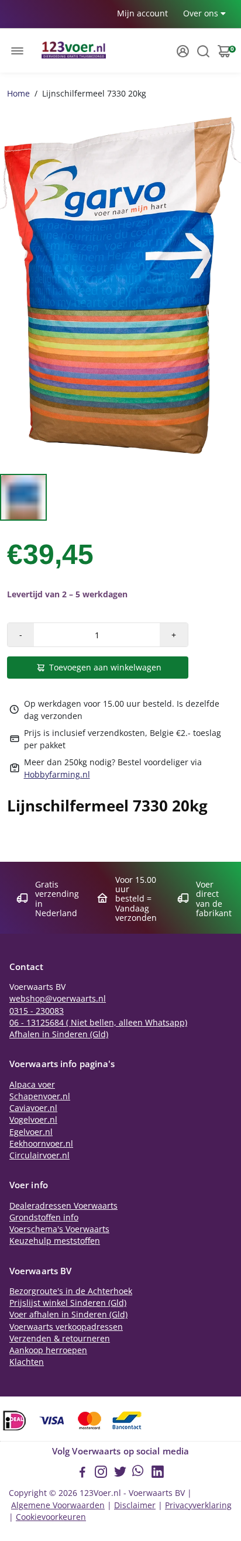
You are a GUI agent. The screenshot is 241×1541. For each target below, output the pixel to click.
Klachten (26, 1362)
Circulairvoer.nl (39, 1155)
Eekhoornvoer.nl (41, 1143)
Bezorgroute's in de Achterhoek (70, 1291)
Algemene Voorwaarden (58, 1505)
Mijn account (142, 13)
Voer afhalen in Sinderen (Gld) (68, 1314)
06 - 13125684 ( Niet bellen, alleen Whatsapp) (98, 1022)
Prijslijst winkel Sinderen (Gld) (67, 1303)
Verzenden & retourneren (59, 1338)
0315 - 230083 (36, 1011)
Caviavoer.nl (33, 1108)
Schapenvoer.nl (39, 1096)
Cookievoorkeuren (51, 1517)
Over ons (202, 13)
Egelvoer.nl (31, 1132)
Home (18, 93)
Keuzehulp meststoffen (54, 1241)
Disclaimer (135, 1505)
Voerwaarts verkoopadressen (66, 1327)
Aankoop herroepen (48, 1350)
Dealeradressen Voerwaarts (63, 1206)
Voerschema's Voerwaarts (59, 1229)
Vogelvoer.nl (33, 1120)
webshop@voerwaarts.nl (57, 998)
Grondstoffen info (43, 1217)
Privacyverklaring (198, 1505)
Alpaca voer (32, 1084)
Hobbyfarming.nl (57, 774)
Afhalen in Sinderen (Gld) (58, 1034)
